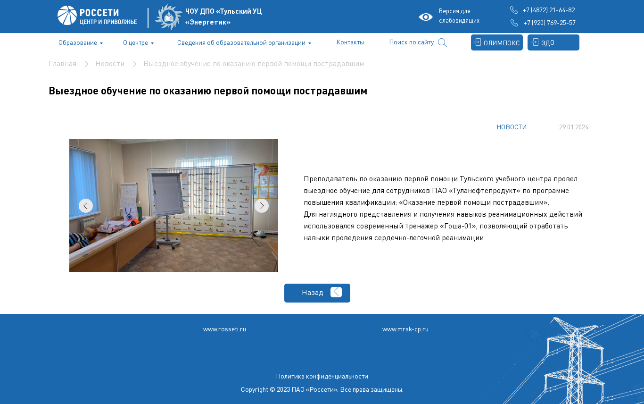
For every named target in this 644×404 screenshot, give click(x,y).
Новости (109, 63)
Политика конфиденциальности (322, 376)
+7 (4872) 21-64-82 (549, 10)
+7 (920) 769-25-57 (550, 22)
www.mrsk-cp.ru (405, 329)
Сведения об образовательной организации (241, 42)
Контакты (350, 42)
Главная (62, 63)
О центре (135, 42)
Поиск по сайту (411, 42)
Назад (312, 292)
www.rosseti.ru (224, 329)
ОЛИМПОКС (502, 43)
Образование (77, 42)
